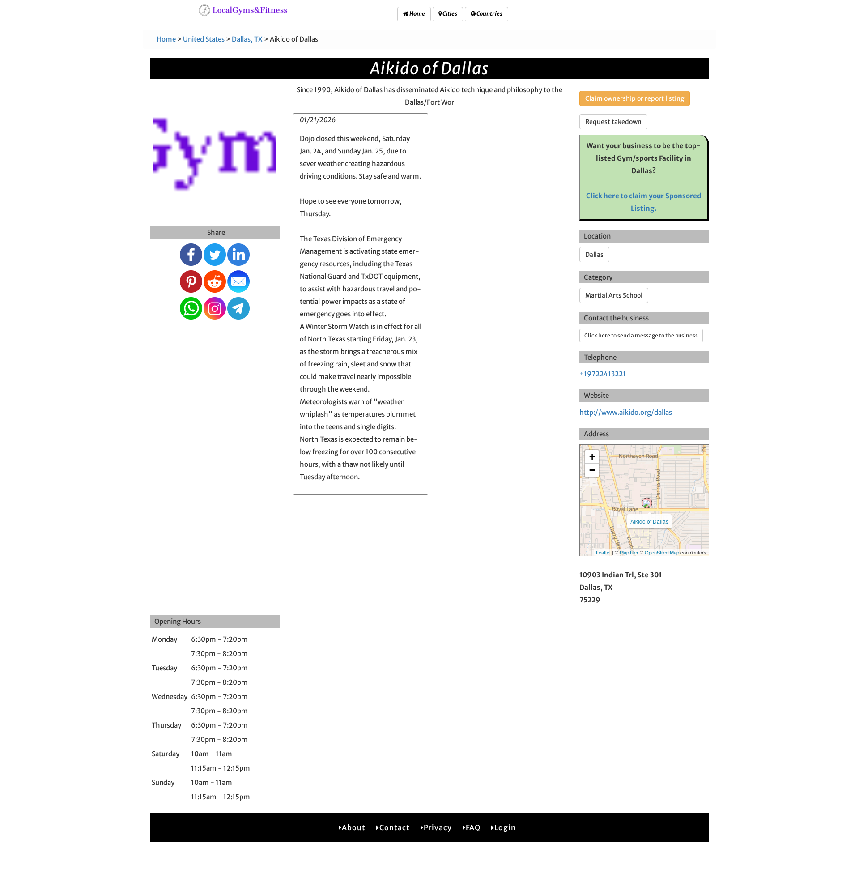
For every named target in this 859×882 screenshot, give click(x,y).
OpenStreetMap (662, 552)
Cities (449, 13)
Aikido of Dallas (649, 521)
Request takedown (613, 122)
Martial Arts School (613, 295)
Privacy (438, 827)
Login (505, 827)
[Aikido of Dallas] (647, 503)
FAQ (473, 827)
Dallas (594, 255)
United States (204, 39)
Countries (489, 13)
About (354, 827)
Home (416, 13)
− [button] (592, 470)
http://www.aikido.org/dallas (625, 412)
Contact (394, 827)
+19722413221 (602, 374)
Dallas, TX (247, 39)
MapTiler (629, 552)
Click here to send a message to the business (641, 335)
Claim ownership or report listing (634, 98)
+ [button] (592, 456)
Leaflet (603, 552)
